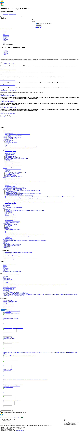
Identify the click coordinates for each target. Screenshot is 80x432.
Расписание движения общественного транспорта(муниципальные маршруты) (21, 146)
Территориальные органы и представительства (12, 189)
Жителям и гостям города (8, 140)
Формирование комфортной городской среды (12, 183)
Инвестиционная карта (9, 161)
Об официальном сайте (7, 300)
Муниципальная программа (10, 151)
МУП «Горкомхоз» (9, 212)
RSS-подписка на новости (8, 304)
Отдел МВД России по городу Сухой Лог (13, 194)
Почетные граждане (7, 136)
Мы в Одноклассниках (7, 307)
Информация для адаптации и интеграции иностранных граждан (18, 235)
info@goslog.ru (8, 422)
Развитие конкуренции (9, 167)
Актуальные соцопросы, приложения (12, 221)
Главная (4, 30)
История (4, 265)
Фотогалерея (5, 242)
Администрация (6, 36)
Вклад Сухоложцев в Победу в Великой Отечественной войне (17, 134)
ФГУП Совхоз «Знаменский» (11, 215)
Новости (7, 185)
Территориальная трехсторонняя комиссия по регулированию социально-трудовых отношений (24, 234)
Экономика (5, 168)
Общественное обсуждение (8, 289)
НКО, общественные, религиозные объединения (12, 207)
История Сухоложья (9, 133)
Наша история (5, 131)
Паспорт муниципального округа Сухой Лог (12, 137)
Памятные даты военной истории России (13, 135)
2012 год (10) (5, 50)
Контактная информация (8, 302)
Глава (4, 32)
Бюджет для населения (9, 179)
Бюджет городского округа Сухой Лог (12, 178)
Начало (1, 116)
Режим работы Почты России (11, 142)
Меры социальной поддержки (11, 224)
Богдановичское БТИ (9, 211)
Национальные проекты (7, 148)
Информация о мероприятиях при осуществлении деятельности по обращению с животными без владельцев (24, 240)
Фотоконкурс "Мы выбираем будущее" (13, 245)
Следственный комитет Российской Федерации (12, 255)
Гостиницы (7, 141)
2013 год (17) (5, 51)
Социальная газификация (10, 219)
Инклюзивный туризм (9, 154)
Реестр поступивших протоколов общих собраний (15, 187)
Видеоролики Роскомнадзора (8, 288)
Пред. (5, 116)
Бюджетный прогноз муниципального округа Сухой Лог (16, 182)
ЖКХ (4, 43)
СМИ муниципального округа (9, 204)
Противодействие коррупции (9, 283)
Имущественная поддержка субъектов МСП (14, 176)
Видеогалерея (5, 241)
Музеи (6, 144)
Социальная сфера (6, 223)
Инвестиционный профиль (10, 156)
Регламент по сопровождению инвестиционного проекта (16, 158)
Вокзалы (7, 143)
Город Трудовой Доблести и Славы (10, 138)
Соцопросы (5, 281)
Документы (5, 37)
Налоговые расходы (9, 181)
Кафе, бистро (7, 145)
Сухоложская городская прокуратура (12, 192)
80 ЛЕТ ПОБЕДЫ (6, 247)
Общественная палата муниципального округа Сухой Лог (14, 188)
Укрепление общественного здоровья (12, 229)
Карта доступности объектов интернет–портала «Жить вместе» (15, 293)
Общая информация (7, 129)
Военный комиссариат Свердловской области (14, 200)
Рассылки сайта (6, 290)
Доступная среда (8, 225)
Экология (5, 206)
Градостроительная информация (9, 263)
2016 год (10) (5, 54)
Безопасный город (6, 205)
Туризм (4, 150)
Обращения (5, 40)
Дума (4, 34)
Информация (7, 170)
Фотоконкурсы (6, 243)
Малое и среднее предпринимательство (13, 164)
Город (4, 31)
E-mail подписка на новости (8, 305)
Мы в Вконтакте (6, 306)
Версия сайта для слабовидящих (9, 14)
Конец (15, 116)
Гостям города (5, 268)
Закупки (4, 38)
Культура (7, 227)
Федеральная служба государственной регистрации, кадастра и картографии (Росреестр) (20, 257)
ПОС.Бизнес (7, 160)
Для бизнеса (5, 155)
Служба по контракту (7, 139)
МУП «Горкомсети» (9, 213)
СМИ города (5, 269)
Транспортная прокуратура (10, 203)
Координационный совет (10, 163)
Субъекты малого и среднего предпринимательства (15, 172)
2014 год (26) (5, 52)
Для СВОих (7, 237)
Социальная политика (9, 230)
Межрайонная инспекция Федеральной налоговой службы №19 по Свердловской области (23, 198)
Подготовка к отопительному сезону (12, 222)
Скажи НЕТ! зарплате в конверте (9, 282)
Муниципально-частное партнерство (12, 162)
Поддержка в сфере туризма (10, 152)
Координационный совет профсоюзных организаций (15, 233)
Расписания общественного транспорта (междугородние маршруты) (19, 147)
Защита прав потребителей (10, 175)
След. (12, 116)
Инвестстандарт (8, 159)
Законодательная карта (7, 253)
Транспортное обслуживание (8, 239)
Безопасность (5, 39)
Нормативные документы (10, 186)
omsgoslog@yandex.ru (20, 430)
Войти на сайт (3, 28)
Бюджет (4, 177)
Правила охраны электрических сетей (10, 285)
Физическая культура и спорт (11, 231)
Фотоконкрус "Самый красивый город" (13, 244)
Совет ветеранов (8, 238)
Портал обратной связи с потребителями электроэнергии (14, 292)
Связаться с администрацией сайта (10, 301)
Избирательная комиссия (10, 191)
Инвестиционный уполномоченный (12, 157)
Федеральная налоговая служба (9, 258)
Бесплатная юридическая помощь (9, 287)
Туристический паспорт (10, 153)
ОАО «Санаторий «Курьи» (10, 214)
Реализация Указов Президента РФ (12, 173)
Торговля (7, 171)
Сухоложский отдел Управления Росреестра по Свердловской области (19, 195)
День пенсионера (8, 232)
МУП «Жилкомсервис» (9, 216)
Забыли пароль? (39, 26)
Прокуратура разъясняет (8, 254)
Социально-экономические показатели (13, 169)
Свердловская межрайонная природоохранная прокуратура (17, 199)
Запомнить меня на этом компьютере (44, 23)
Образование (7, 226)
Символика (5, 130)
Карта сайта (5, 303)
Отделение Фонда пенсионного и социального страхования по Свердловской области (22, 190)
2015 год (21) (5, 53)
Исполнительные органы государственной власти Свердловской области (17, 252)
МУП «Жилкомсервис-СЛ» (10, 217)
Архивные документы (9, 165)
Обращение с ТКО (9, 220)
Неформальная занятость (10, 174)
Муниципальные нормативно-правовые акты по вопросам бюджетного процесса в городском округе (25, 180)
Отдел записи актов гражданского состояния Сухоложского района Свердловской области (23, 193)
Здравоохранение (8, 228)
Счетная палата (6, 35)
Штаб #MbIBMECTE (7, 246)
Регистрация (38, 27)
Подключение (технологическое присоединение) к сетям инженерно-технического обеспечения (24, 210)
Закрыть (2, 17)
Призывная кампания (7, 291)
